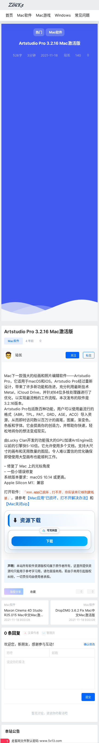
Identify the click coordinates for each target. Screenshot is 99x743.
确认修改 (89, 644)
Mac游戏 (43, 15)
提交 (88, 697)
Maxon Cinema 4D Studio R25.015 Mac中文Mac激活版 (24, 614)
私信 (88, 355)
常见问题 (82, 15)
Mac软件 (24, 15)
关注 (73, 355)
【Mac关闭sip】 (17, 504)
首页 (9, 15)
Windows (63, 15)
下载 (49, 541)
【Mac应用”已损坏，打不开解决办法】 (58, 498)
